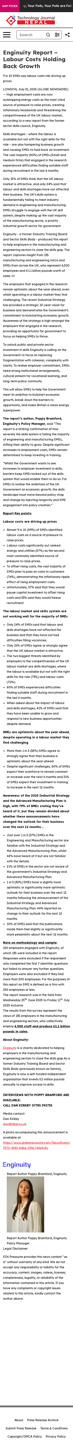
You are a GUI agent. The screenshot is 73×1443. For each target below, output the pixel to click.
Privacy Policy (55, 1436)
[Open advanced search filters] (57, 34)
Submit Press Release (21, 1428)
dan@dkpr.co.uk (14, 1124)
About (18, 1420)
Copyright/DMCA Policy (24, 1436)
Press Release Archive (43, 1420)
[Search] (48, 34)
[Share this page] (67, 34)
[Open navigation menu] (6, 34)
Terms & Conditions (54, 1428)
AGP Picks (9, 6)
